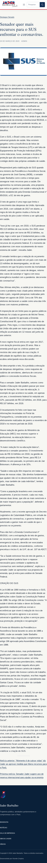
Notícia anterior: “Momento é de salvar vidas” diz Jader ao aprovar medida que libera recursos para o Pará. (23, 764)
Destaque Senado (7, 17)
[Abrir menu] (23, 4)
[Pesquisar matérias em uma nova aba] (42, 4)
